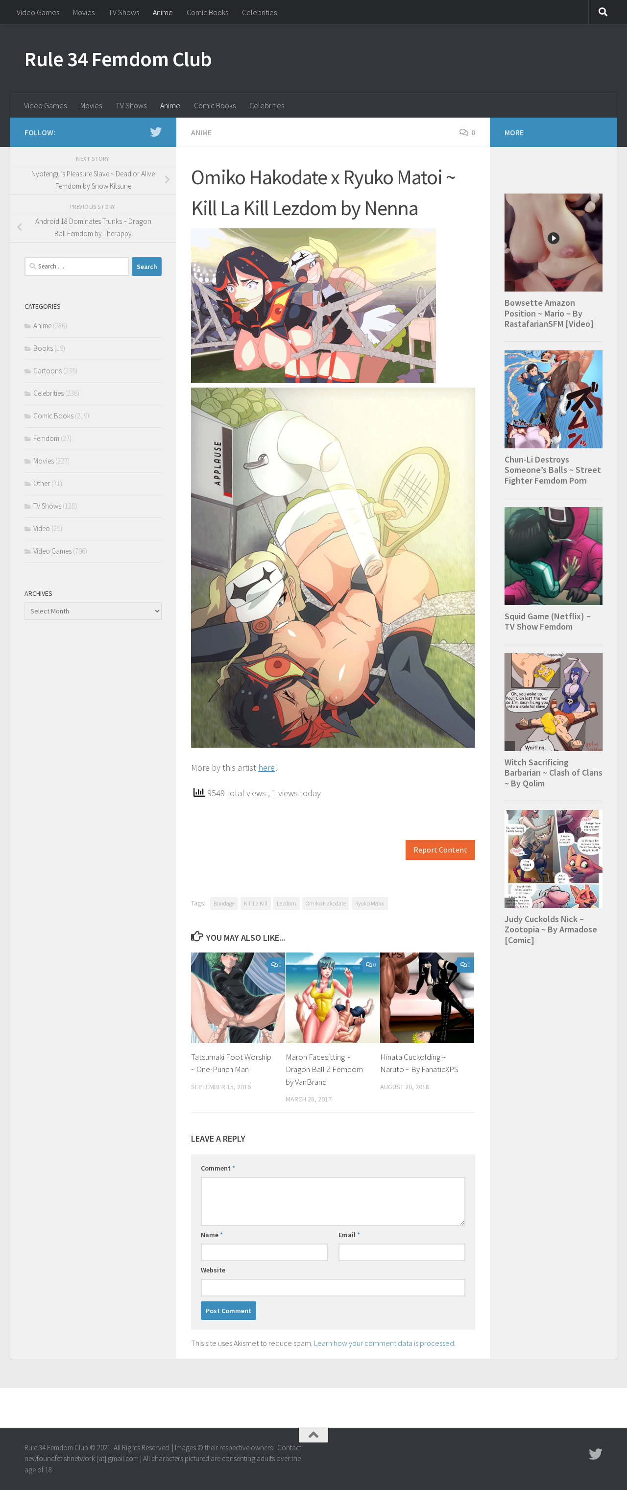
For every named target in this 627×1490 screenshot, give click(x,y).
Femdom (46, 438)
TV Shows (123, 12)
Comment (218, 1168)
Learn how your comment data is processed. (385, 1343)
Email (349, 1234)
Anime (163, 12)
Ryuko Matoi (370, 903)
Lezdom (286, 903)
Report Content (440, 850)
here (266, 767)
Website (213, 1270)
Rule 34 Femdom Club (118, 59)
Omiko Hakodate (326, 903)
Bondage (224, 903)
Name (212, 1234)
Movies (84, 12)
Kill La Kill (255, 903)
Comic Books (207, 12)
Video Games (38, 12)
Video (41, 528)
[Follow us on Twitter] (156, 132)
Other (41, 483)
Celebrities (259, 12)
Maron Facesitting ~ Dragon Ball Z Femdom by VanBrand (324, 1069)
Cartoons (47, 370)
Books (43, 348)
